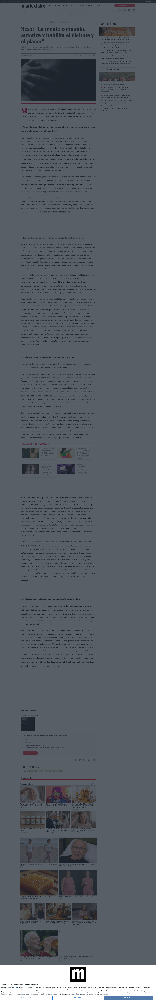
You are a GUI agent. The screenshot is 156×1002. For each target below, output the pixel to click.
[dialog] (78, 983)
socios (15, 987)
